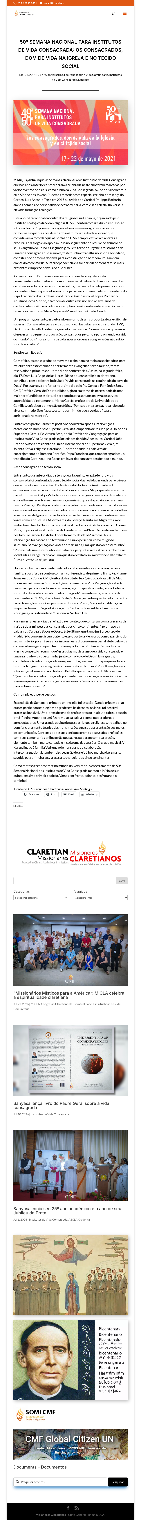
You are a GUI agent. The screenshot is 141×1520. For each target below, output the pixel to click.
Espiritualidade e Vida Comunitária (86, 74)
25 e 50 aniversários (50, 74)
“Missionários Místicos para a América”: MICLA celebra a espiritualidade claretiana (68, 995)
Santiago (83, 79)
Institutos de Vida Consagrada (50, 1114)
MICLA (35, 1004)
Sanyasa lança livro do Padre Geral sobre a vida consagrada (61, 1105)
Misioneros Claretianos (51, 1514)
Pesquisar (118, 1482)
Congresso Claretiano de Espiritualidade (66, 1004)
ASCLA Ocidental (79, 1219)
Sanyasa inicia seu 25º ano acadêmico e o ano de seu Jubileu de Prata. (67, 1210)
